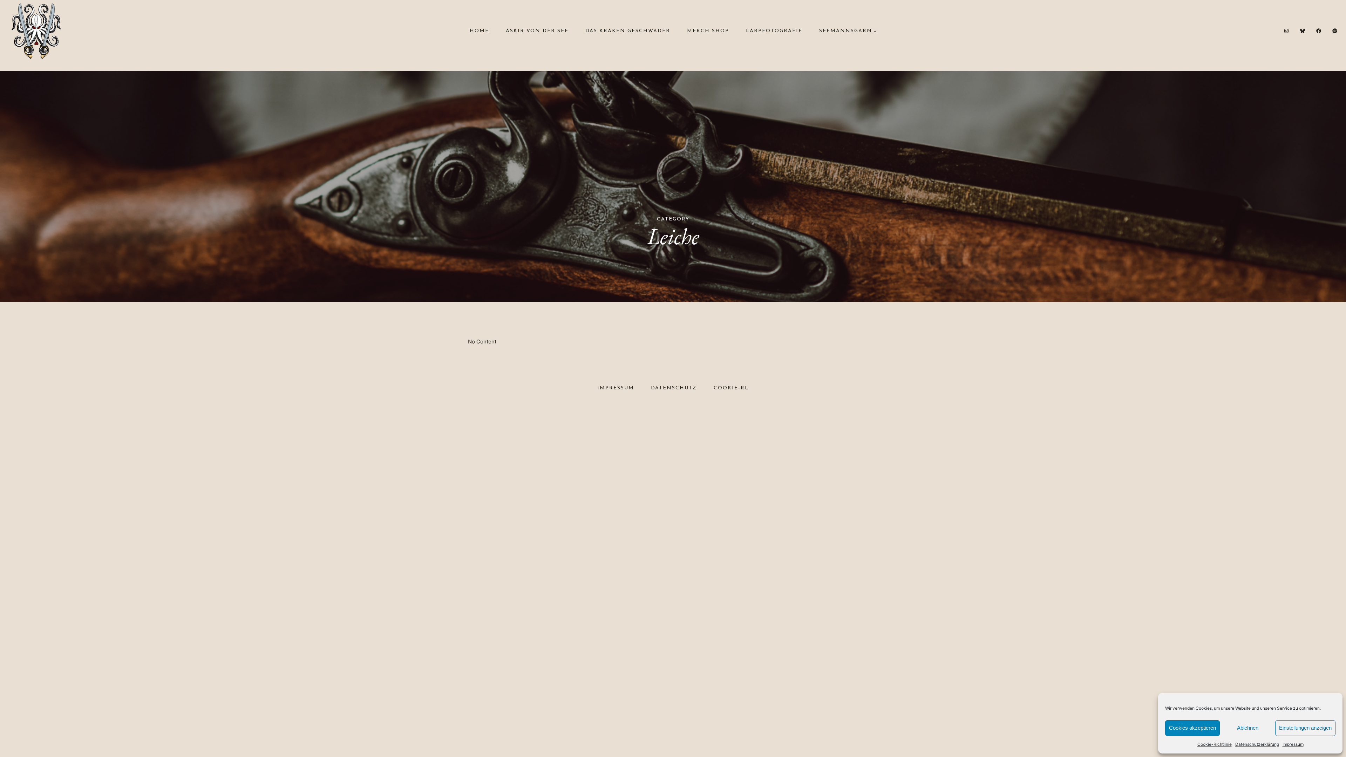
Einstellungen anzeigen (1305, 728)
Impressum (1293, 744)
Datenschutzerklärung (1257, 744)
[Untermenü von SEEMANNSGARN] (874, 30)
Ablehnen (1247, 728)
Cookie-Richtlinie (1214, 744)
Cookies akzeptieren (1192, 728)
